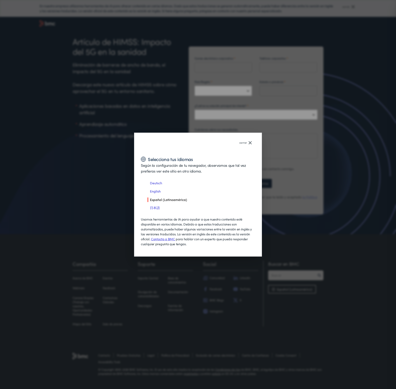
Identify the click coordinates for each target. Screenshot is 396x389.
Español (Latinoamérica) (168, 199)
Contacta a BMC (163, 239)
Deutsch (156, 183)
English (155, 191)
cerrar (243, 143)
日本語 (155, 208)
